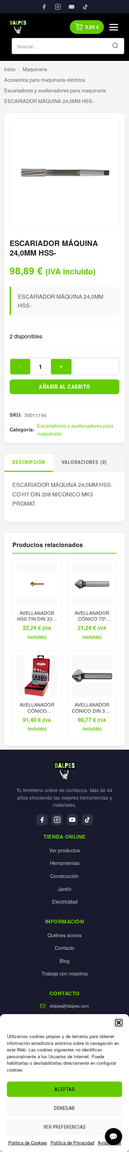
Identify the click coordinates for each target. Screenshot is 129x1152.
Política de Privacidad (72, 1142)
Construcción (64, 875)
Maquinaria (35, 69)
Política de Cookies (27, 1142)
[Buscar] (115, 46)
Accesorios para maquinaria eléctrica (44, 79)
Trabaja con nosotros (65, 973)
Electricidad (64, 901)
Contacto (64, 947)
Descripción (28, 462)
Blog (64, 960)
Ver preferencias (64, 1127)
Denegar (64, 1108)
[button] (118, 1022)
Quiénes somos (64, 935)
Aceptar (64, 1089)
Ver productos (64, 850)
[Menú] (114, 27)
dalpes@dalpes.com (69, 1005)
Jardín (65, 888)
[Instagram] (58, 7)
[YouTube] (71, 7)
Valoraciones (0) (84, 462)
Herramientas (64, 862)
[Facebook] (44, 7)
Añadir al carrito (64, 387)
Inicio (9, 69)
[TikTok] (85, 7)
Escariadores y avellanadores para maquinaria (55, 90)
